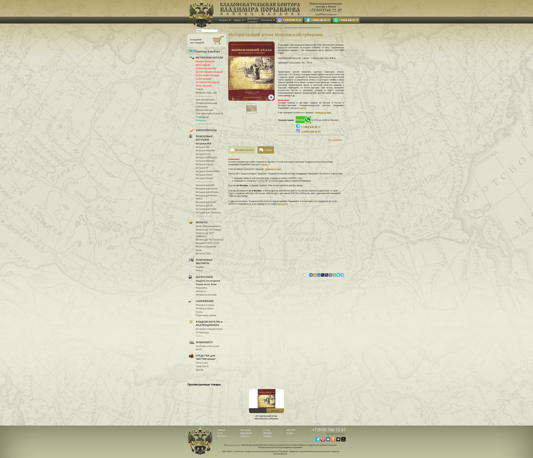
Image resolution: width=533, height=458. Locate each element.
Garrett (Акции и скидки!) (209, 71)
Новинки (201, 120)
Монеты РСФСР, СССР (207, 243)
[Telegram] (342, 275)
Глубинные (202, 106)
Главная (221, 430)
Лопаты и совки (204, 308)
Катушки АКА (203, 143)
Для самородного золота (209, 113)
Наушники (201, 287)
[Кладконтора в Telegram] (317, 440)
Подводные (202, 116)
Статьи (266, 430)
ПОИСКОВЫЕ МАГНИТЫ (204, 261)
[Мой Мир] (318, 275)
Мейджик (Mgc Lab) (206, 92)
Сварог (199, 89)
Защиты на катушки (208, 280)
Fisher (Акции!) (203, 85)
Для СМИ (291, 430)
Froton (199, 270)
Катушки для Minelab (207, 192)
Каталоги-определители (209, 328)
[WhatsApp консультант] (303, 122)
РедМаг (200, 267)
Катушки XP (202, 167)
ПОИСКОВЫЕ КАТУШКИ (204, 138)
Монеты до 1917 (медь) (208, 229)
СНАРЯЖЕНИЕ (205, 301)
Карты (199, 335)
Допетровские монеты (208, 226)
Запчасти (201, 291)
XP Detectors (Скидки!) (208, 82)
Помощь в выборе (208, 51)
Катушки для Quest (206, 202)
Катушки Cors (203, 153)
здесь (303, 108)
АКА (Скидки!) (203, 64)
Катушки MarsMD (205, 150)
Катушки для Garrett (207, 188)
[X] (322, 275)
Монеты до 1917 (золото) (209, 239)
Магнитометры (204, 109)
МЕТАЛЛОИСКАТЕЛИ (209, 57)
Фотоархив (245, 430)
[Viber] (330, 275)
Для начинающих (205, 99)
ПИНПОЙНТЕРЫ (206, 130)
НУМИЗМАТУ (204, 342)
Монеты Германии (206, 246)
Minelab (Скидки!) (205, 61)
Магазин (267, 433)
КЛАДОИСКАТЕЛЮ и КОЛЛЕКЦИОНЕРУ (209, 323)
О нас (219, 433)
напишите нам (323, 112)
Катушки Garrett (204, 164)
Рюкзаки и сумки (205, 304)
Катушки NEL (203, 147)
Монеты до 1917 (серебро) (205, 235)
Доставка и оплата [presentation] (244, 150)
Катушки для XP (204, 205)
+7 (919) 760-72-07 (329, 429)
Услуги (290, 433)
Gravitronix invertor (206, 68)
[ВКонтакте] (311, 275)
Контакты (266, 20)
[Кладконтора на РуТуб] (343, 440)
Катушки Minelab (205, 160)
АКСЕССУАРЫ (204, 277)
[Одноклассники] (315, 275)
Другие (199, 369)
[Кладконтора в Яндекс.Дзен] (338, 440)
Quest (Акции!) (203, 78)
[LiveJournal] (326, 275)
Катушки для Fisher (206, 208)
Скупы (199, 311)
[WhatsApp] (334, 275)
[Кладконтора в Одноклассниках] (333, 440)
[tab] (242, 150)
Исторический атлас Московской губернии (266, 417)
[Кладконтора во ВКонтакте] (328, 440)
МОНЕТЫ (202, 222)
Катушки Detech (204, 178)
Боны (199, 250)
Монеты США (203, 253)
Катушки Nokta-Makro (208, 171)
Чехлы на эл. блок (206, 284)
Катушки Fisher (204, 174)
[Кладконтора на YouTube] (323, 440)
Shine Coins (202, 362)
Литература (202, 332)
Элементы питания (206, 294)
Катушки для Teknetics (208, 212)
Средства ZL (202, 366)
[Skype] (338, 275)
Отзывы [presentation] (268, 150)
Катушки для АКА (205, 185)
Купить (275, 410)
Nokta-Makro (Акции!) (207, 75)
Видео (237, 20)
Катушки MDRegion (206, 157)
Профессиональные (206, 103)
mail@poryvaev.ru (336, 433)
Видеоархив (246, 433)
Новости (244, 436)
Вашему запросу (233, 445)
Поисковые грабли (206, 315)
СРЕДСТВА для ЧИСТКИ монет (206, 357)
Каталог (223, 20)
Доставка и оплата (252, 20)
